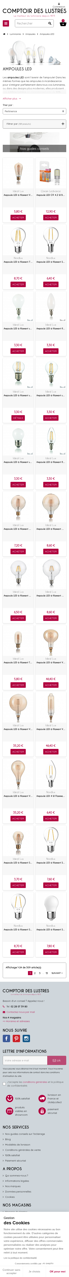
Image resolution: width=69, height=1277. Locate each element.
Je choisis (34, 1271)
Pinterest (16, 1038)
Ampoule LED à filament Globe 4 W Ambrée (18, 529)
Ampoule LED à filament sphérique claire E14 (51, 395)
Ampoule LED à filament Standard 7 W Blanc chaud (51, 862)
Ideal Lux (18, 191)
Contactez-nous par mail (20, 1011)
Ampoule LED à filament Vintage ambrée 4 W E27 (18, 195)
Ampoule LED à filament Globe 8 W (18, 595)
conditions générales (35, 1081)
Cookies (10, 1196)
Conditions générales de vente (23, 1149)
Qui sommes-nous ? (16, 1175)
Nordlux (18, 258)
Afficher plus (12, 98)
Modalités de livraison (17, 1144)
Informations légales (17, 1180)
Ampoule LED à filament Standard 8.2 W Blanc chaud (18, 929)
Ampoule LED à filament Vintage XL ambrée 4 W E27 (51, 662)
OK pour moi (58, 1271)
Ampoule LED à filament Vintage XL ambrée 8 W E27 (18, 796)
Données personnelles (18, 1191)
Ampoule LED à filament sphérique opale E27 (18, 462)
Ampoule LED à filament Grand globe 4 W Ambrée (51, 529)
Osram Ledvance (51, 191)
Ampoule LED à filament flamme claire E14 (51, 462)
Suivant (57, 973)
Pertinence (11, 111)
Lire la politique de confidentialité (20, 1258)
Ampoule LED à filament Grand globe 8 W (51, 595)
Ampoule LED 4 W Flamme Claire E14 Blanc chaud (51, 796)
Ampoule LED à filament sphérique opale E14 (18, 328)
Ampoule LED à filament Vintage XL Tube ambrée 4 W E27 (51, 729)
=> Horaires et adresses (16, 1021)
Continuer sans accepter (11, 1271)
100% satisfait (12, 1155)
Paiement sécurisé (15, 1160)
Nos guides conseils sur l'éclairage (25, 1133)
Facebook (6, 1038)
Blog (8, 1139)
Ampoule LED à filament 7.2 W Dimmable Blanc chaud (18, 261)
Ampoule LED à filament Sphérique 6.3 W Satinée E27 (51, 929)
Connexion (59, 5)
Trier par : (8, 105)
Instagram (26, 1038)
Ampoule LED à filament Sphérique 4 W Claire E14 (51, 261)
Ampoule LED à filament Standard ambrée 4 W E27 (18, 862)
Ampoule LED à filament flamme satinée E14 (51, 328)
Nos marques (12, 1186)
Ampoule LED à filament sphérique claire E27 (18, 395)
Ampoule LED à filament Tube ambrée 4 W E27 (18, 662)
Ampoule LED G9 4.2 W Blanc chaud (51, 195)
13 (47, 973)
